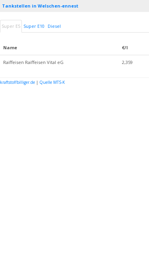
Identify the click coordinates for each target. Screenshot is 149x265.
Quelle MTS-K (52, 82)
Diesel (54, 26)
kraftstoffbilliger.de (17, 82)
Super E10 (34, 26)
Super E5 (11, 26)
